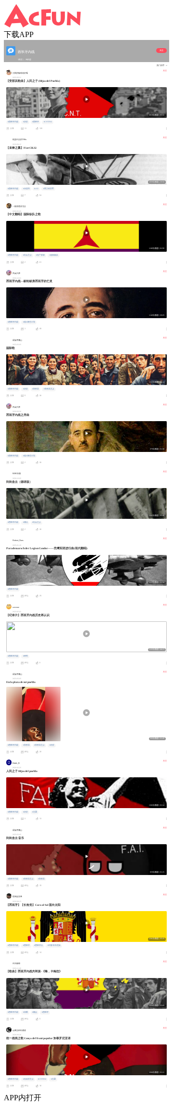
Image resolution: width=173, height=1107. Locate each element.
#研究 (25, 656)
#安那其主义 (49, 389)
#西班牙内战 (13, 122)
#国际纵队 (53, 255)
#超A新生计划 (29, 322)
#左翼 (34, 812)
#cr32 (36, 189)
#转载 (25, 1012)
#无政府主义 (28, 1079)
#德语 (25, 522)
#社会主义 (27, 255)
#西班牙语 (38, 945)
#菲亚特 (26, 189)
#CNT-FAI (48, 122)
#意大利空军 (48, 189)
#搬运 (34, 1012)
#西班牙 (35, 122)
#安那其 (35, 389)
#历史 (25, 122)
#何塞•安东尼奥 (54, 945)
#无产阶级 (40, 255)
